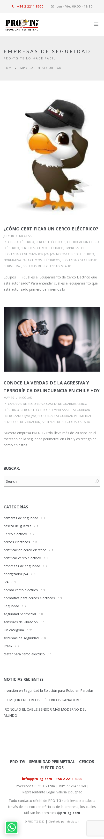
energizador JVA (35, 254)
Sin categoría (14, 630)
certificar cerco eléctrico (42, 248)
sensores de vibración (22, 422)
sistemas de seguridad (41, 266)
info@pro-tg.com (37, 778)
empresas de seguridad (40, 68)
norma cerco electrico (75, 254)
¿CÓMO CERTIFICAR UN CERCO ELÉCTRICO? (51, 229)
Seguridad (70, 260)
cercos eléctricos (51, 242)
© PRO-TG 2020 (35, 821)
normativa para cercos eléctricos (32, 260)
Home (9, 68)
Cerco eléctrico (21, 242)
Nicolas (25, 236)
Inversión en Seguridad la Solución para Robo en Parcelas (49, 690)
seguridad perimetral (74, 416)
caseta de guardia (61, 403)
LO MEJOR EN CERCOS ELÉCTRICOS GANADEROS (43, 700)
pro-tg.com (70, 812)
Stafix (66, 266)
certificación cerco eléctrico (25, 550)
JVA (52, 254)
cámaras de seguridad (26, 403)
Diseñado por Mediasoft (63, 821)
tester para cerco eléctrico (24, 654)
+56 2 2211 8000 (30, 6)
